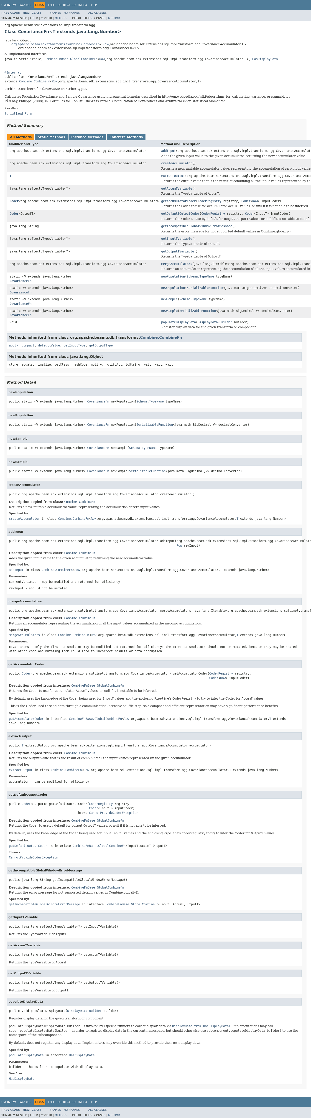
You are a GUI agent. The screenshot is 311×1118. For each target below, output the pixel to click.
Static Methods (51, 137)
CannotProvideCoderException (113, 813)
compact (28, 345)
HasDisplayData (265, 59)
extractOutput (173, 176)
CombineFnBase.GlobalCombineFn (71, 59)
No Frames (72, 12)
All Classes (97, 12)
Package (25, 5)
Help (93, 5)
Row (105, 44)
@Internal (13, 72)
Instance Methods (87, 137)
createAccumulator (176, 163)
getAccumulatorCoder (178, 201)
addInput (168, 151)
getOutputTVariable (177, 251)
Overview (8, 5)
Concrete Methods (126, 137)
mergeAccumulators (176, 264)
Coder (14, 201)
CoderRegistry (209, 201)
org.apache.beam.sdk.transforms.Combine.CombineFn (55, 44)
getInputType (74, 345)
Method (60, 18)
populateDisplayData (178, 322)
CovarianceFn (20, 281)
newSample (169, 299)
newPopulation (173, 276)
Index (82, 5)
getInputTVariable (176, 238)
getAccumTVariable (176, 188)
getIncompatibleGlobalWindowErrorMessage (196, 226)
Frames (55, 12)
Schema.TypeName (200, 276)
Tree (51, 5)
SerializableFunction (205, 288)
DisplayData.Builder (215, 322)
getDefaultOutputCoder (180, 213)
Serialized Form (18, 113)
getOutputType (101, 345)
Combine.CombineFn (34, 81)
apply (13, 345)
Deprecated (67, 5)
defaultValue (49, 345)
